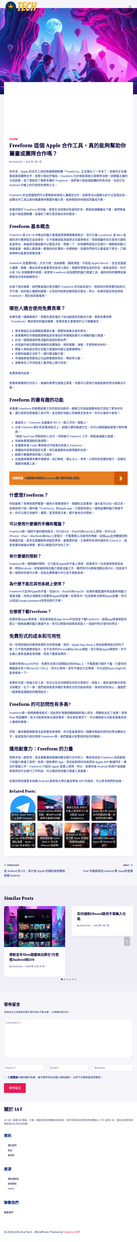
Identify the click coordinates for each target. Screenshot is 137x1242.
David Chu (17, 161)
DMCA (11, 1188)
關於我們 (12, 1145)
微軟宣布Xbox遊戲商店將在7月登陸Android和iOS (34, 957)
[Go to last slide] (10, 941)
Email (54, 1068)
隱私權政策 (13, 1179)
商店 (10, 1150)
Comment (13, 1022)
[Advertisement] (68, 112)
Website (99, 1068)
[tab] (62, 979)
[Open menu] (130, 6)
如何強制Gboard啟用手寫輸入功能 (101, 916)
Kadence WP (71, 1232)
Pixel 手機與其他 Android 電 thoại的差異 (108, 868)
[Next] (127, 941)
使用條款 (12, 1183)
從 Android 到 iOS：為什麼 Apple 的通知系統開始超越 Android (34, 871)
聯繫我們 (8, 1212)
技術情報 (13, 139)
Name (11, 1068)
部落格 (11, 1155)
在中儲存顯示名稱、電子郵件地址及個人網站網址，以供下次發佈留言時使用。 (55, 1077)
